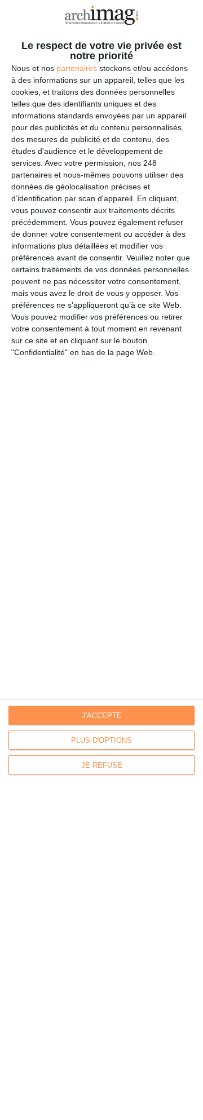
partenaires (76, 68)
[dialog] (101, 560)
